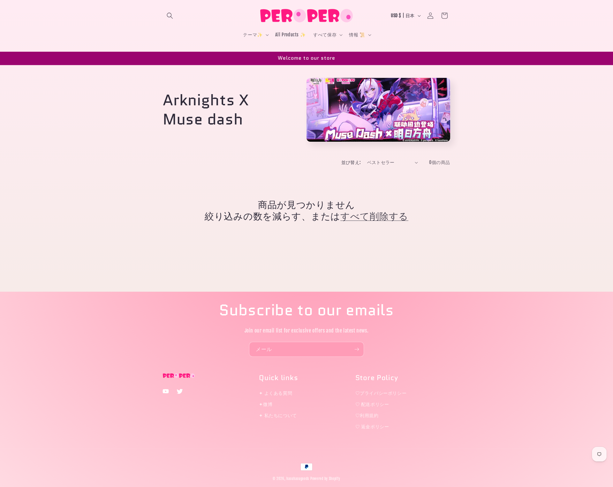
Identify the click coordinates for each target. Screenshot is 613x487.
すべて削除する (374, 216)
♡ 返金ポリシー (372, 426)
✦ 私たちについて (278, 415)
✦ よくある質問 (275, 393)
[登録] (357, 349)
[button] (170, 16)
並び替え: (351, 162)
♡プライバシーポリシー (381, 393)
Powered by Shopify (325, 478)
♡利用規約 (367, 415)
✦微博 (265, 404)
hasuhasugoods (297, 478)
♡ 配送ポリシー (372, 404)
